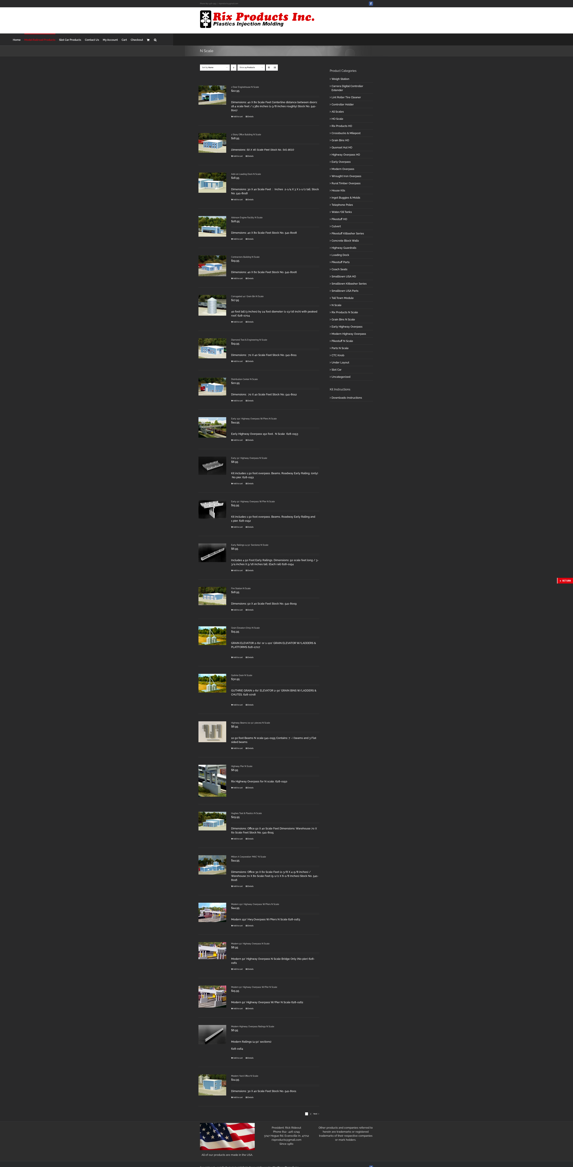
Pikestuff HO (339, 219)
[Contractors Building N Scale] (212, 265)
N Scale (336, 305)
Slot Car (337, 369)
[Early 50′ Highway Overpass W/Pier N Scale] (212, 509)
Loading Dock (340, 255)
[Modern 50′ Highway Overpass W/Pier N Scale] (212, 997)
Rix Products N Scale (345, 312)
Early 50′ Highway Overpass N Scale (249, 458)
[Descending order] (234, 68)
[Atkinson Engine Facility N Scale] (212, 226)
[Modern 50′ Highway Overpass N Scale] (212, 950)
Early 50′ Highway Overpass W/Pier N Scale (253, 501)
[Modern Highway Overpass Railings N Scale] (212, 1034)
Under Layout (340, 362)
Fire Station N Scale (241, 588)
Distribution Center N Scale (244, 379)
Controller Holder (343, 104)
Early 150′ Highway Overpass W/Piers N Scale (254, 418)
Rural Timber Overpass (346, 183)
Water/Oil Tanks (342, 212)
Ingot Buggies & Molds (346, 197)
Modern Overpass (343, 169)
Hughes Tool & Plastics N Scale (246, 813)
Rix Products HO (342, 126)
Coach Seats (339, 269)
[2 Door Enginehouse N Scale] (212, 95)
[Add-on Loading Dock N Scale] (212, 183)
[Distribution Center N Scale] (212, 387)
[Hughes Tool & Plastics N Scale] (212, 821)
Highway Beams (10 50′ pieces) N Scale (250, 723)
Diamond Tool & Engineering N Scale (249, 340)
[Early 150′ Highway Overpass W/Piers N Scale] (212, 427)
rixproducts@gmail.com (228, 4)
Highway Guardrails (344, 247)
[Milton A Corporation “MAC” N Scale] (212, 865)
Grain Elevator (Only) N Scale (245, 628)
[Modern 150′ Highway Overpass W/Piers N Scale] (212, 912)
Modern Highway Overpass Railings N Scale (252, 1026)
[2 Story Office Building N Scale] (212, 143)
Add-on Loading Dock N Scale (246, 174)
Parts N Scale (340, 348)
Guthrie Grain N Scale (241, 675)
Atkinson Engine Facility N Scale (246, 217)
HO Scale (337, 118)
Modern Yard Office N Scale (244, 1076)
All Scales (338, 111)
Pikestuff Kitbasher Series (348, 233)
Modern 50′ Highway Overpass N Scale (250, 943)
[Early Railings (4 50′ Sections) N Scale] (212, 552)
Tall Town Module (343, 298)
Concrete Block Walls (345, 240)
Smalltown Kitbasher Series (349, 283)
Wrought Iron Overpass (346, 176)
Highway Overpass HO (346, 154)
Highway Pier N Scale (241, 766)
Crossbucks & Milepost (346, 133)
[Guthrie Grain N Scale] (212, 683)
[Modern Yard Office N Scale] (212, 1084)
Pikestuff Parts (341, 262)
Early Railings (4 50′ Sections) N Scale (249, 545)
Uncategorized (341, 376)
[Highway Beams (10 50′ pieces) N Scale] (212, 731)
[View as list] (275, 67)
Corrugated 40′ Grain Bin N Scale (247, 296)
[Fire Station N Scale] (212, 596)
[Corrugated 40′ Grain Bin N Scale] (212, 305)
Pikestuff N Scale (342, 341)
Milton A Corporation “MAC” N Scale (248, 857)
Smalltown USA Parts (345, 290)
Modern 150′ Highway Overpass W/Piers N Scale (255, 904)
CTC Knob (338, 355)
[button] (155, 39)
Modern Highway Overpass (349, 333)
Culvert (336, 226)
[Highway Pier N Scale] (212, 781)
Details (251, 117)
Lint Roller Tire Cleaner (346, 97)
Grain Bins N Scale (343, 319)
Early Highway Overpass (347, 326)
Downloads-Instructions (347, 397)
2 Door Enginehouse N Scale (245, 87)
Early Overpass (341, 161)
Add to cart (238, 117)
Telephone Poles (342, 204)
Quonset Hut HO (342, 147)
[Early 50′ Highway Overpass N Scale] (212, 466)
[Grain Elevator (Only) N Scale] (212, 635)
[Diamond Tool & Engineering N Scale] (212, 348)
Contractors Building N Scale (245, 257)
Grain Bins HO (340, 140)
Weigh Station (340, 78)
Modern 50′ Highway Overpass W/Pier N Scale (254, 987)
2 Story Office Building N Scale (246, 134)
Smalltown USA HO (344, 276)
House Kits (338, 190)
